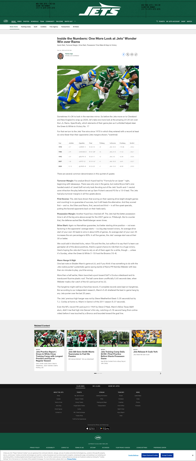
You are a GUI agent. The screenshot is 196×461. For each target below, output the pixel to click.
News (138, 392)
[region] (98, 455)
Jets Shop (58, 405)
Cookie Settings (141, 447)
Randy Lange (69, 53)
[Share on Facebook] (123, 55)
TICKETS (79, 392)
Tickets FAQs (79, 415)
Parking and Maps (102, 402)
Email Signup (58, 409)
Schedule (121, 399)
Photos (138, 402)
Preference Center (160, 447)
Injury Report (120, 412)
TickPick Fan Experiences (79, 419)
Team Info (121, 392)
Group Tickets (79, 402)
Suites (79, 409)
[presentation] (161, 374)
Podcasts (137, 405)
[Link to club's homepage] (5, 21)
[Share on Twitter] (127, 55)
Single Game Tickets (79, 405)
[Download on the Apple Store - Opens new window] (90, 428)
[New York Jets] (98, 438)
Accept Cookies (167, 455)
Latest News (138, 395)
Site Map (93, 447)
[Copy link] (136, 54)
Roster (121, 395)
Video (138, 399)
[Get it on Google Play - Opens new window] (104, 429)
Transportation (102, 405)
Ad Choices (105, 447)
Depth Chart (121, 409)
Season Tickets (79, 399)
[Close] (192, 455)
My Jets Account (79, 395)
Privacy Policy (35, 447)
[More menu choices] (75, 21)
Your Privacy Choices (123, 447)
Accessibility (50, 447)
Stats (121, 415)
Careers (58, 399)
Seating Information (101, 395)
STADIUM (101, 392)
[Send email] (132, 55)
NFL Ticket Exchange (79, 412)
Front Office (121, 405)
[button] (95, 373)
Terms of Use (58, 402)
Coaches (121, 402)
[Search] (157, 21)
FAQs (58, 395)
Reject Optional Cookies (150, 455)
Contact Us (58, 412)
